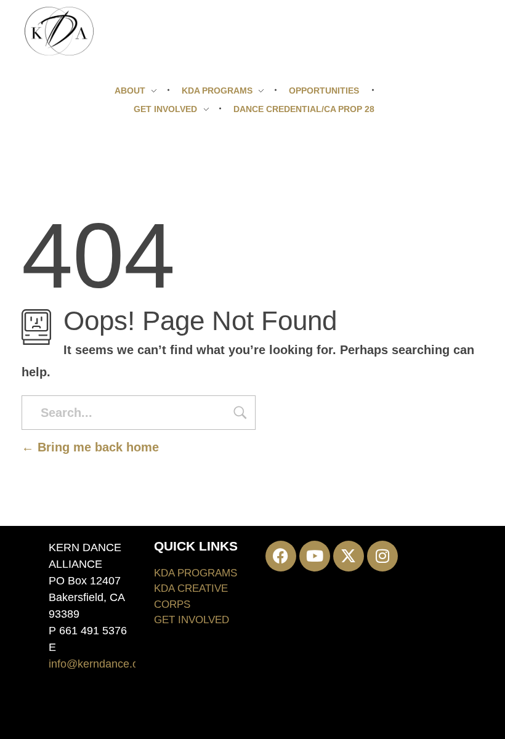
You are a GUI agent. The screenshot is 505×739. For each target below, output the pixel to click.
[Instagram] (382, 556)
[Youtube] (314, 556)
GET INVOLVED (191, 620)
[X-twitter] (348, 556)
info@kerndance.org (98, 664)
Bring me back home (96, 447)
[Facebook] (280, 556)
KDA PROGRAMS (195, 573)
